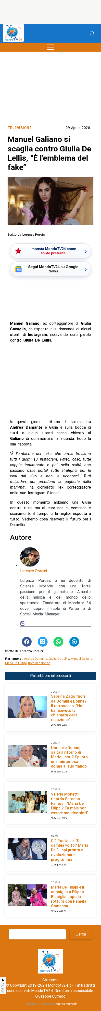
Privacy (2, 987)
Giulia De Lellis (59, 658)
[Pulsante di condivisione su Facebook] (27, 642)
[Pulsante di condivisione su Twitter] (43, 642)
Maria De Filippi (16, 663)
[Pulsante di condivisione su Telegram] (74, 642)
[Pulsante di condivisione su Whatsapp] (58, 642)
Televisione (20, 128)
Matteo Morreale (66, 1004)
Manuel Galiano (81, 658)
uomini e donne (39, 663)
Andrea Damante (35, 658)
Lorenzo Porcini (33, 571)
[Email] (22, 623)
